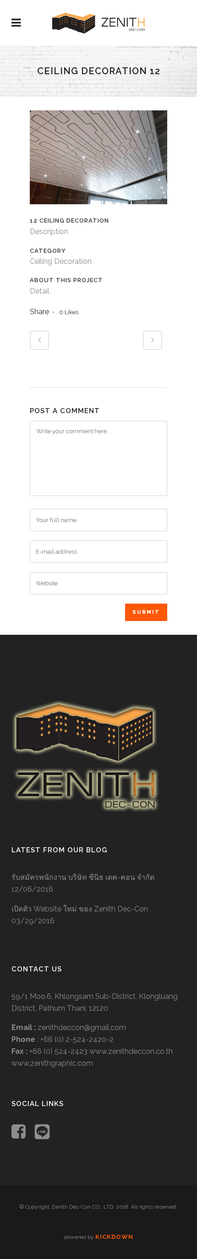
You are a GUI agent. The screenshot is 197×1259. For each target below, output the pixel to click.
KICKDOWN (114, 1236)
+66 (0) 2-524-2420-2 (77, 1039)
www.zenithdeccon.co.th (131, 1051)
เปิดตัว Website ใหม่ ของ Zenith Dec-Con (79, 909)
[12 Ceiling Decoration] (98, 210)
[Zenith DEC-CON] (85, 809)
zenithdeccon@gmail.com (82, 1027)
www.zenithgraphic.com (52, 1063)
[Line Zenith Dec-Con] (42, 1132)
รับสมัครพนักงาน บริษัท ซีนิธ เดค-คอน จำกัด (82, 877)
